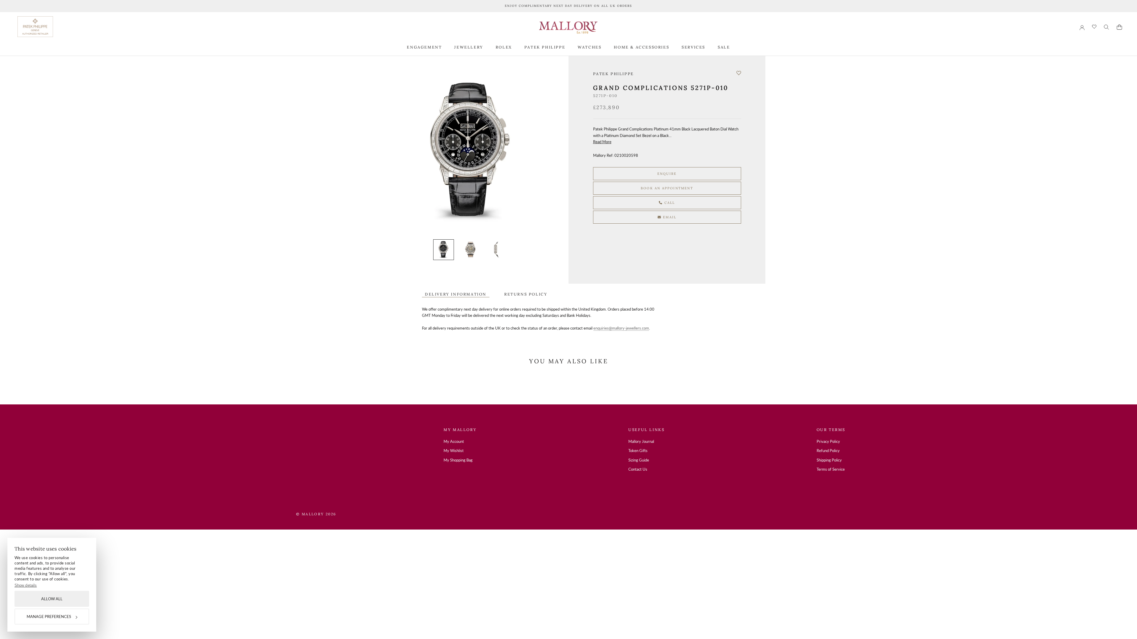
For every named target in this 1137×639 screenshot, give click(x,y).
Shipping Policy (829, 460)
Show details (26, 585)
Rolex (504, 47)
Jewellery (468, 47)
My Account (454, 441)
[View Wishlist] (1094, 27)
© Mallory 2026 (316, 514)
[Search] (1106, 27)
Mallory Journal (641, 441)
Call (669, 203)
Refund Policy (828, 450)
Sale (724, 47)
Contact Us (637, 469)
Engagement (424, 47)
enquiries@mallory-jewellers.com (621, 328)
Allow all (51, 598)
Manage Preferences (49, 616)
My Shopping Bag (458, 460)
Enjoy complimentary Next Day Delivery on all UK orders (568, 6)
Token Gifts (638, 450)
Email (668, 217)
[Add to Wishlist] (738, 73)
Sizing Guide (638, 460)
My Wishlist (454, 450)
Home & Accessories (641, 47)
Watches (589, 47)
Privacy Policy (828, 441)
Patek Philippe (544, 47)
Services (693, 47)
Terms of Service (831, 469)
